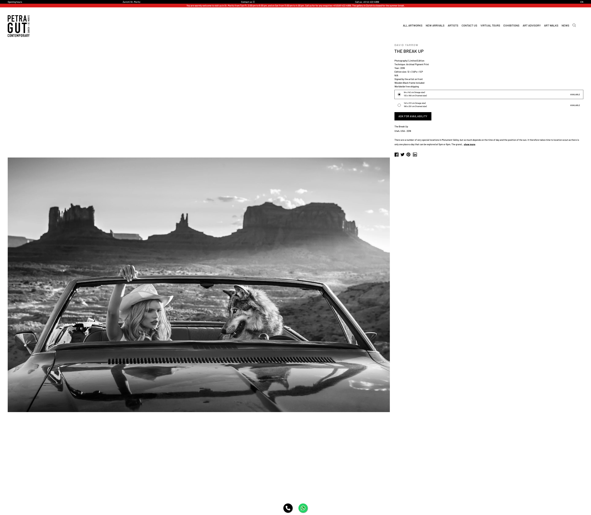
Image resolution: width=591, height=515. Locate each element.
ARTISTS (453, 25)
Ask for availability (412, 116)
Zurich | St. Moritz (131, 1)
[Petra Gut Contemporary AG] (396, 155)
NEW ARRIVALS (435, 25)
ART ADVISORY (532, 25)
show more (469, 144)
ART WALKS (551, 25)
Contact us (246, 1)
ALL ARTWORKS (412, 25)
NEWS (565, 25)
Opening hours (15, 1)
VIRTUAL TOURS (490, 25)
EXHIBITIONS (511, 25)
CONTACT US (469, 25)
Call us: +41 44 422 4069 (367, 1)
